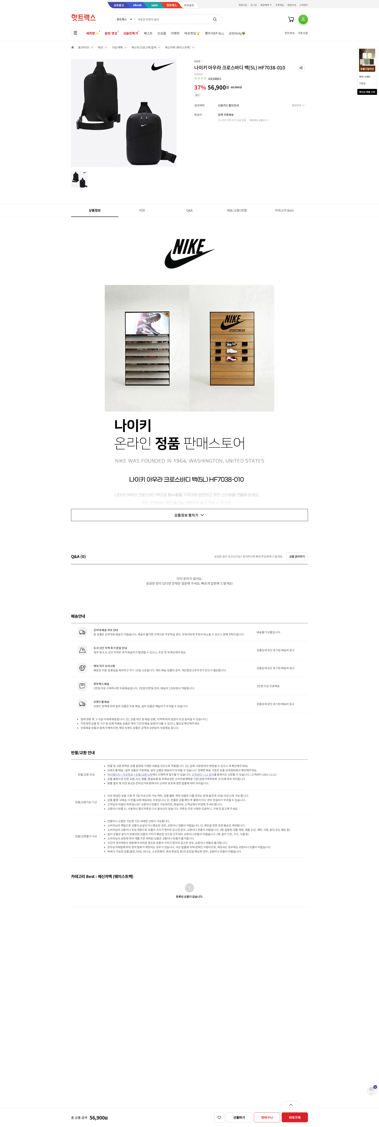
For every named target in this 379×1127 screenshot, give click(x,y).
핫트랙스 (122, 19)
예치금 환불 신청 (367, 91)
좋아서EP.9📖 (214, 33)
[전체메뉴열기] (75, 32)
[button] (301, 68)
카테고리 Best (284, 210)
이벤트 (175, 33)
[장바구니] (291, 19)
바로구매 (295, 1117)
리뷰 (142, 210)
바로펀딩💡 (192, 33)
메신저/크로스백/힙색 (143, 47)
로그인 (253, 5)
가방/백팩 (117, 47)
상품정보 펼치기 (186, 515)
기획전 (362, 83)
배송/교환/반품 (237, 210)
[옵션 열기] (290, 1104)
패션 (100, 47)
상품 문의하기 (297, 556)
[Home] (72, 47)
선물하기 (239, 1117)
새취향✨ (92, 33)
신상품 (161, 33)
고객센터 (303, 5)
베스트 (148, 33)
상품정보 (94, 210)
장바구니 (267, 1117)
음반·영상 (111, 33)
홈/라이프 (83, 47)
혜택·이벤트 (365, 76)
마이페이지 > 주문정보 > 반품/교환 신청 (129, 774)
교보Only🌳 (237, 33)
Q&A (189, 210)
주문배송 (279, 5)
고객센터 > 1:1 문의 (202, 774)
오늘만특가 (130, 33)
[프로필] (303, 19)
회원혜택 (264, 5)
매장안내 (291, 5)
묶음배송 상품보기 (258, 120)
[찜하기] (219, 1117)
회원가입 (243, 5)
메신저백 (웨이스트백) (177, 47)
